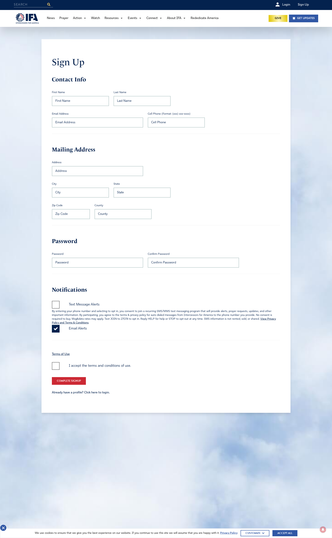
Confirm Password (158, 254)
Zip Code (57, 205)
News (51, 18)
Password (57, 254)
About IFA (174, 18)
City (54, 184)
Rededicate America (204, 18)
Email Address (60, 114)
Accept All (284, 533)
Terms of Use (61, 354)
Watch (95, 18)
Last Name (120, 92)
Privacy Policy (228, 533)
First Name (58, 92)
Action (77, 18)
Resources (112, 18)
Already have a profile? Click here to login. (81, 392)
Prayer (63, 18)
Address (56, 162)
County (99, 205)
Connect (152, 18)
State (117, 184)
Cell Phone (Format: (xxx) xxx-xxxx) (169, 114)
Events (132, 18)
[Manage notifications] (323, 529)
